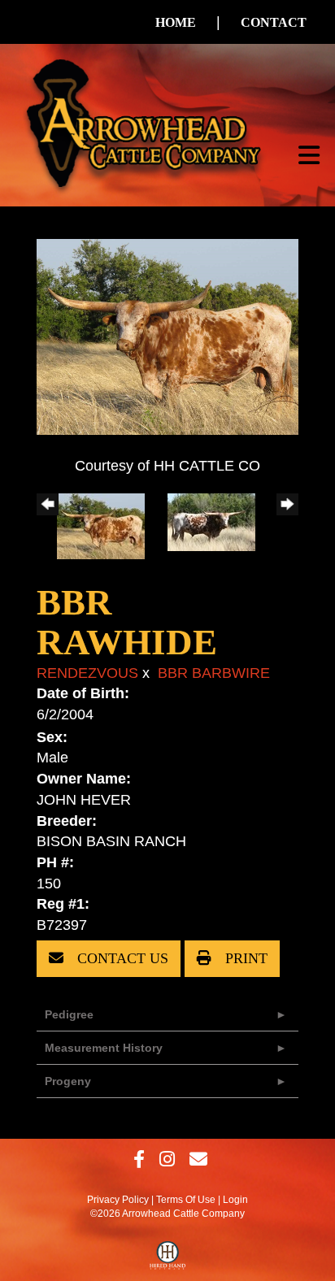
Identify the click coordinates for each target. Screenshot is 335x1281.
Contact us (120, 958)
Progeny (68, 1081)
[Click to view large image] (167, 336)
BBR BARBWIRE (214, 673)
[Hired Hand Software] (168, 1259)
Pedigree (69, 1014)
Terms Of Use (185, 1199)
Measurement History (104, 1047)
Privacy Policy (118, 1199)
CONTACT (274, 22)
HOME (175, 22)
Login (235, 1199)
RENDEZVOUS (87, 673)
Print (244, 958)
